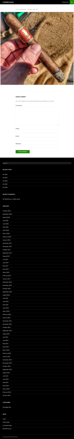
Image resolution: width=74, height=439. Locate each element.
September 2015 (7, 330)
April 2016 (6, 308)
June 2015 (5, 340)
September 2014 (7, 369)
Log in (4, 419)
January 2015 (6, 356)
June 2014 (5, 379)
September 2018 (7, 214)
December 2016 (7, 282)
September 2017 (7, 253)
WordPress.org (7, 428)
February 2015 (7, 353)
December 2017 (7, 243)
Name (17, 128)
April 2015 (6, 347)
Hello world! (16, 199)
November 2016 (7, 285)
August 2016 (6, 295)
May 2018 (5, 227)
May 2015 (5, 343)
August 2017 (6, 256)
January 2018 (6, 240)
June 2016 (5, 301)
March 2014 (6, 389)
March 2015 (6, 350)
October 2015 (7, 327)
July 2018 (5, 220)
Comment (19, 105)
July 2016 (5, 298)
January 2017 (6, 279)
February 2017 (7, 275)
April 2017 (6, 269)
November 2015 (7, 324)
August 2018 (6, 217)
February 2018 (7, 236)
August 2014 (6, 372)
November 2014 (7, 363)
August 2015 (6, 334)
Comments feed (7, 425)
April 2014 (6, 385)
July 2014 (5, 376)
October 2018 (7, 211)
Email (17, 136)
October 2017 (7, 249)
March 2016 (6, 311)
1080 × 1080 (32, 9)
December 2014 (7, 359)
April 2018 (6, 230)
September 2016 (7, 292)
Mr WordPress (7, 199)
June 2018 (5, 224)
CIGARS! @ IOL (8, 2)
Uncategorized (7, 407)
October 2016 (7, 288)
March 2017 (6, 272)
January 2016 (6, 317)
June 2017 (5, 262)
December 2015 (7, 321)
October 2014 (7, 366)
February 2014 (7, 392)
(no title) (5, 174)
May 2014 (5, 382)
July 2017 (5, 259)
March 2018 (6, 233)
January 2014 (6, 395)
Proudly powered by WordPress (10, 436)
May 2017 (5, 266)
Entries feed (6, 422)
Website (18, 143)
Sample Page (65, 2)
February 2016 (7, 314)
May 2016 (5, 304)
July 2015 (5, 337)
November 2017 (7, 246)
